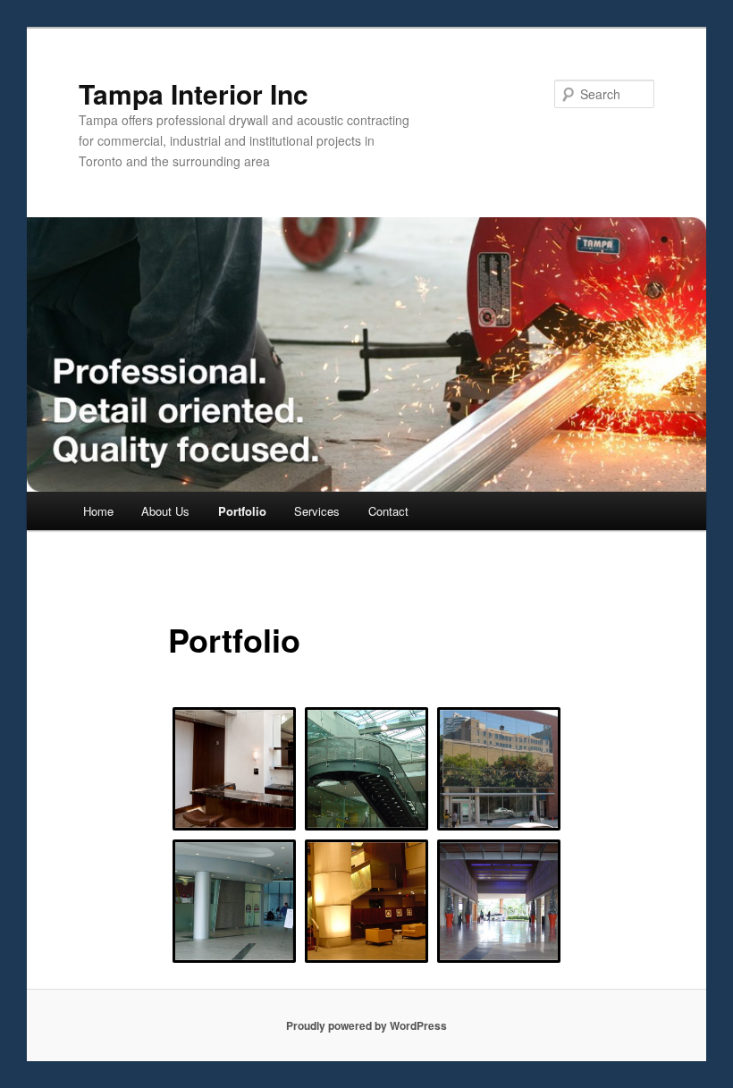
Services (317, 510)
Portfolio (242, 510)
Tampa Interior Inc (193, 93)
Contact (388, 510)
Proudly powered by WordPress (366, 1025)
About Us (165, 510)
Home (98, 510)
